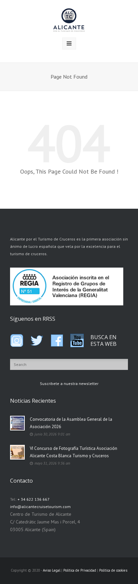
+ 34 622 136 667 (33, 499)
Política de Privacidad (79, 570)
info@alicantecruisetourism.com (40, 506)
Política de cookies (113, 570)
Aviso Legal (51, 570)
